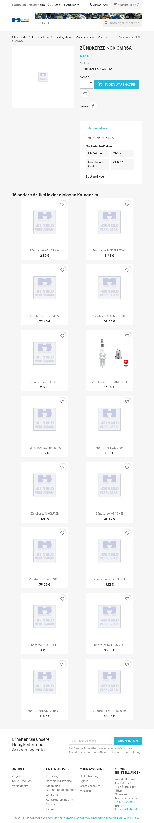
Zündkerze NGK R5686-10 (109, 710)
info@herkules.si (126, 809)
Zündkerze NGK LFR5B (44, 513)
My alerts (86, 790)
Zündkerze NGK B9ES (44, 382)
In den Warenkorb (116, 84)
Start (44, 23)
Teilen (93, 106)
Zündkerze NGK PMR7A (44, 316)
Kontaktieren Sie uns (59, 799)
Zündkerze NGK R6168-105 (109, 316)
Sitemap (51, 804)
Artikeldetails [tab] (97, 128)
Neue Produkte (22, 781)
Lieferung (52, 776)
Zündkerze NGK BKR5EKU (44, 448)
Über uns (52, 794)
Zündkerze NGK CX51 (109, 513)
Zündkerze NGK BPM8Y (44, 250)
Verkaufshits (20, 786)
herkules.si (55, 818)
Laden (50, 809)
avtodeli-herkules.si (77, 818)
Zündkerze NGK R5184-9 (44, 579)
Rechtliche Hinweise (59, 781)
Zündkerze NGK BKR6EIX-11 (109, 382)
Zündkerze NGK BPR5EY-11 (109, 250)
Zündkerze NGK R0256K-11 (109, 645)
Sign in (84, 781)
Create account (90, 786)
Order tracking (89, 776)
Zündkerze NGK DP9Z (109, 448)
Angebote (18, 776)
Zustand (91, 176)
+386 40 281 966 (128, 818)
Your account (92, 769)
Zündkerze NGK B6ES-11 (109, 579)
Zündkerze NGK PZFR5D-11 (45, 710)
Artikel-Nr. (93, 138)
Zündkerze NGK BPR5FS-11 (45, 645)
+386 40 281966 (49, 5)
